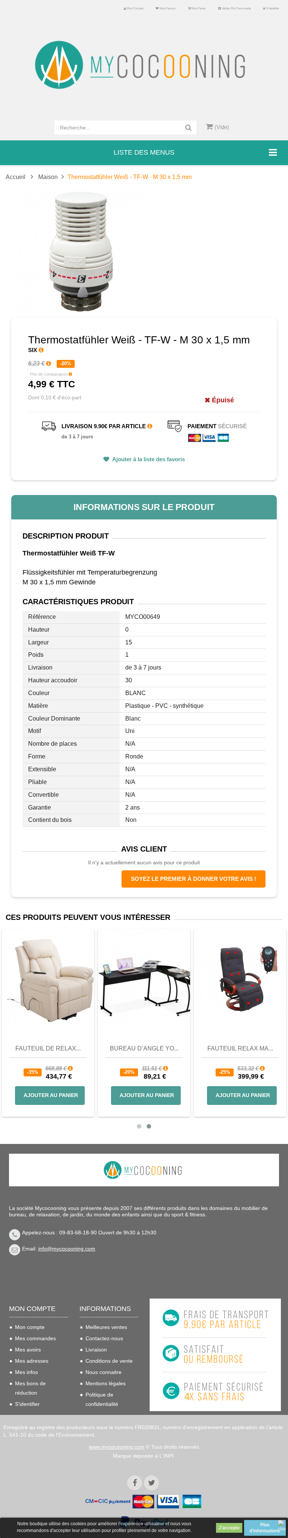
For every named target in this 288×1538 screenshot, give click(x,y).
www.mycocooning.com (116, 1447)
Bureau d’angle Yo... (211, 1048)
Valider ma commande (236, 8)
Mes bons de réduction (30, 1388)
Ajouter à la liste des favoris (148, 459)
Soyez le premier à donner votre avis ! (193, 879)
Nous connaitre (104, 1372)
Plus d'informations (264, 1527)
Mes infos (26, 1372)
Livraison (96, 1350)
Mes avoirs (28, 1350)
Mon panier (198, 8)
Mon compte (134, 8)
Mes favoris (167, 8)
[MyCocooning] (144, 65)
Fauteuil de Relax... (115, 1048)
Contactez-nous (104, 1338)
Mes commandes (35, 1338)
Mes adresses (31, 1361)
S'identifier (272, 8)
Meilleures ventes (106, 1327)
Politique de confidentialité (102, 1399)
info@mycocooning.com (66, 1249)
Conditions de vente (109, 1361)
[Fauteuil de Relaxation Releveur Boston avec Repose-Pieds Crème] (116, 979)
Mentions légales (106, 1383)
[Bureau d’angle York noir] (212, 979)
